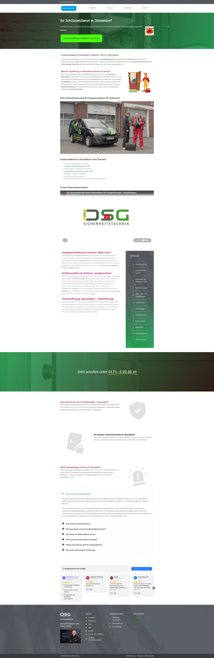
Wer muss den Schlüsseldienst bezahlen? (81, 540)
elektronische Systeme (76, 407)
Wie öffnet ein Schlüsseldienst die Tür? (81, 534)
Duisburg (137, 618)
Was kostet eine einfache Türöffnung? (80, 550)
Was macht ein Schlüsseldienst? (78, 494)
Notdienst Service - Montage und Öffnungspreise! (140, 656)
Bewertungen (135, 437)
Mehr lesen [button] (113, 589)
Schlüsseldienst (121, 59)
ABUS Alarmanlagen (97, 470)
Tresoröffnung (91, 307)
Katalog (110, 8)
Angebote (92, 8)
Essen (148, 626)
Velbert (147, 618)
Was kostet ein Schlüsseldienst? (78, 524)
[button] (107, 493)
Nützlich (145, 8)
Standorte (127, 8)
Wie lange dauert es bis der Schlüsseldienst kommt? (86, 529)
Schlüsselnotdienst (117, 614)
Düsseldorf (82, 59)
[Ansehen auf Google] (87, 578)
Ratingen (137, 622)
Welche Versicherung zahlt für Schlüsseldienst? (84, 545)
